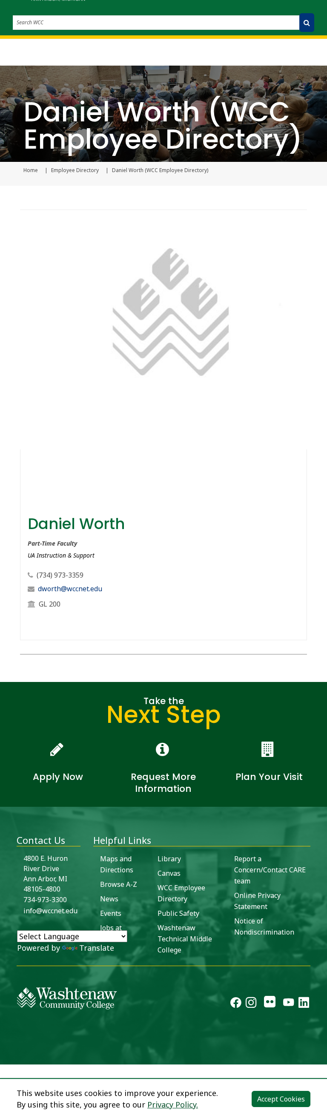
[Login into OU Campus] (5, 1057)
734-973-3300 (45, 899)
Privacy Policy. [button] (172, 1104)
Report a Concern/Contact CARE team (270, 870)
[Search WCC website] (306, 22)
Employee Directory (75, 170)
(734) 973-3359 (60, 575)
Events (110, 913)
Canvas (169, 873)
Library (169, 858)
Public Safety (178, 913)
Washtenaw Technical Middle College (185, 939)
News (109, 898)
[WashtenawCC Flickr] (269, 1004)
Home (30, 170)
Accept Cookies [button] (281, 1099)
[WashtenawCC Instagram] (251, 1004)
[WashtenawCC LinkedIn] (303, 1004)
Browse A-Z (118, 884)
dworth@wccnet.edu (70, 588)
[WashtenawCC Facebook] (235, 1004)
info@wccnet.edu (50, 910)
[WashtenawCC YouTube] (288, 1004)
